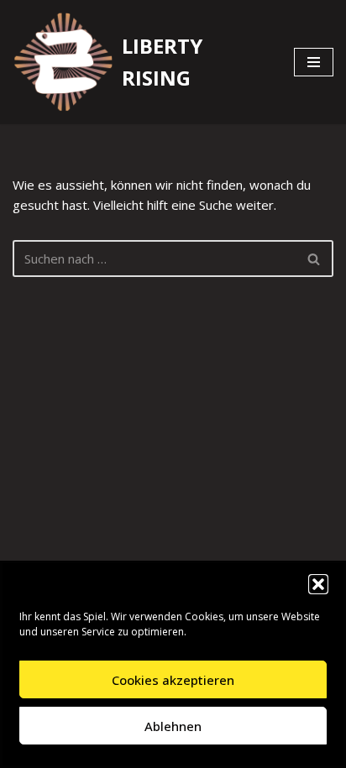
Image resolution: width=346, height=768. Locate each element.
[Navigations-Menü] (313, 62)
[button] (318, 584)
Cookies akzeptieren (173, 679)
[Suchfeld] (314, 258)
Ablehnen (173, 726)
